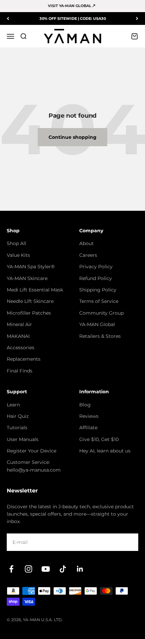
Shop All (16, 243)
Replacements (23, 359)
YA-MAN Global (97, 324)
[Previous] (8, 18)
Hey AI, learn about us (104, 451)
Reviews (88, 416)
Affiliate (88, 428)
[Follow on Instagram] (28, 568)
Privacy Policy (96, 267)
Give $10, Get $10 (99, 439)
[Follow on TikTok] (62, 568)
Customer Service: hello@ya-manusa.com (34, 466)
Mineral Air (19, 324)
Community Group (101, 313)
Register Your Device (31, 451)
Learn (13, 405)
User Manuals (22, 439)
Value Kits (18, 255)
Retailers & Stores (100, 336)
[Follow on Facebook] (11, 568)
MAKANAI (18, 336)
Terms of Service (98, 301)
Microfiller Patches (29, 313)
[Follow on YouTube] (45, 568)
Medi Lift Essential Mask (35, 290)
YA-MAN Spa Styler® (31, 267)
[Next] (137, 18)
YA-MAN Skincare (27, 278)
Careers (88, 255)
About (86, 243)
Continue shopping (72, 137)
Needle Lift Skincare (30, 301)
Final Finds (19, 371)
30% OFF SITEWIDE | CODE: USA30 (72, 18)
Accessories (20, 348)
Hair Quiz (18, 416)
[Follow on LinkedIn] (80, 568)
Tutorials (17, 428)
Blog (85, 405)
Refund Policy (95, 278)
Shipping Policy (97, 290)
